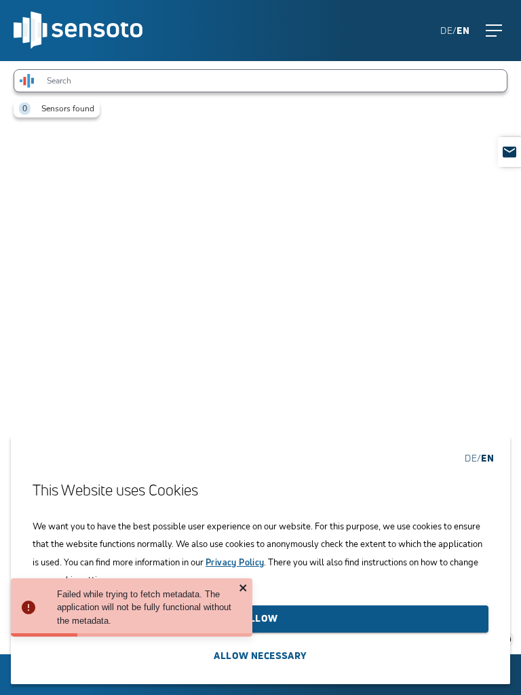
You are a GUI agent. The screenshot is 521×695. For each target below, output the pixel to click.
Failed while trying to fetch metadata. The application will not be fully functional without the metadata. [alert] (144, 607)
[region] (260, 357)
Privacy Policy (235, 562)
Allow (260, 618)
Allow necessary (260, 655)
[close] (243, 588)
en (463, 30)
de (446, 30)
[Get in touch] (509, 152)
